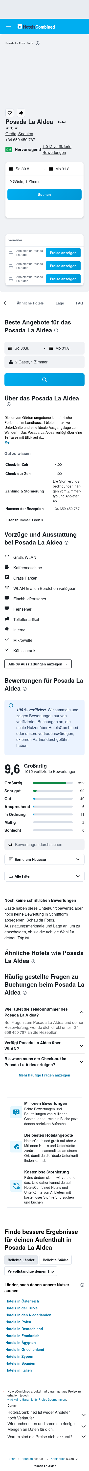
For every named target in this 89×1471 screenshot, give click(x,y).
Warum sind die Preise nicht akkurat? (39, 1436)
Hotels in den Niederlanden (28, 1314)
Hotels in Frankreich (22, 1335)
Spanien (27, 1458)
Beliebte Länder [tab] (21, 1259)
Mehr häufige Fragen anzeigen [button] (44, 1075)
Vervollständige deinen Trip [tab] (31, 1271)
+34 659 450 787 (20, 139)
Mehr (8, 442)
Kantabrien (58, 1458)
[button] (8, 26)
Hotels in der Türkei (22, 1307)
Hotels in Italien (18, 1370)
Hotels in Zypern (19, 1356)
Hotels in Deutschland (24, 1328)
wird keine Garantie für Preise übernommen (36, 1399)
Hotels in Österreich (22, 1301)
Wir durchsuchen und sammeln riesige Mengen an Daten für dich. (41, 1426)
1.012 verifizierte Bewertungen (57, 149)
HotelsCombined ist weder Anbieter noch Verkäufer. (38, 1415)
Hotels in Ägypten (20, 1342)
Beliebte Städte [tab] (55, 1259)
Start (12, 1458)
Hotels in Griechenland (24, 1349)
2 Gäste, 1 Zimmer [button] (26, 181)
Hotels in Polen (18, 1321)
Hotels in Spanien (20, 1363)
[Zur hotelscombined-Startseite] (36, 26)
